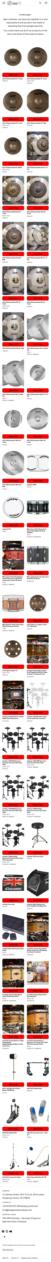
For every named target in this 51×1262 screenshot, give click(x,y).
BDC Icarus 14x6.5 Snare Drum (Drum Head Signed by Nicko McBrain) (36, 530)
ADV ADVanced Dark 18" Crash (12, 123)
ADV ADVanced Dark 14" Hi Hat (12, 79)
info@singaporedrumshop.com (17, 1210)
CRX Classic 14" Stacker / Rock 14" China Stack (37, 625)
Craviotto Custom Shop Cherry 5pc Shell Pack (37, 995)
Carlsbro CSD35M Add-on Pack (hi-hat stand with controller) (37, 717)
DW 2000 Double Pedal (34, 1088)
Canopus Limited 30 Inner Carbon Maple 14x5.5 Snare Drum (13, 717)
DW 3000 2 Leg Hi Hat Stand (11, 1177)
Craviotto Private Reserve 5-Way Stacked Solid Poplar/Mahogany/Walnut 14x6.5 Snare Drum (13, 1043)
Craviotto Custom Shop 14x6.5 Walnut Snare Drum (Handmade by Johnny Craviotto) (37, 950)
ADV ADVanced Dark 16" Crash (37, 79)
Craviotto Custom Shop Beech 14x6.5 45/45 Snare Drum (12, 995)
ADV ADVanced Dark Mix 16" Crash (11, 303)
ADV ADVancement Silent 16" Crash (11, 441)
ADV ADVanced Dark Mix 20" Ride (13, 348)
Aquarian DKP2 (31, 485)
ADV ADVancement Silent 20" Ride (12, 485)
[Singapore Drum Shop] (14, 3)
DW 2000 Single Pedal (9, 1133)
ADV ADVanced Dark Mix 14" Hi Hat (37, 258)
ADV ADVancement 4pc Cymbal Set (37, 349)
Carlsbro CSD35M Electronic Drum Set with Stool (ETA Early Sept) (12, 762)
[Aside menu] (4, 3)
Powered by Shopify (28, 1245)
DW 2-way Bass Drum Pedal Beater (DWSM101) (11, 1089)
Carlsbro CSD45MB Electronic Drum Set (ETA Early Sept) (36, 761)
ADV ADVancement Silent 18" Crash (36, 441)
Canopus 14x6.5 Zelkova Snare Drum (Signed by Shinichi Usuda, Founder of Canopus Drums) (37, 672)
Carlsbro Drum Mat (8, 904)
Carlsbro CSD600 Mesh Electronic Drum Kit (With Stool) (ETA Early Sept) (12, 858)
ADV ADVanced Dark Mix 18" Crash (36, 303)
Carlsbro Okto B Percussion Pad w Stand (13, 949)
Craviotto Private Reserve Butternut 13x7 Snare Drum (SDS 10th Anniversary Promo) (37, 1042)
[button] (40, 3)
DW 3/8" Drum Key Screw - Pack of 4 (37, 1133)
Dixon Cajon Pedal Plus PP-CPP (36, 1177)
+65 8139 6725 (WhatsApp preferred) (20, 1206)
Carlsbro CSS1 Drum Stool (35, 856)
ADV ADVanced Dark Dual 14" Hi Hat (37, 168)
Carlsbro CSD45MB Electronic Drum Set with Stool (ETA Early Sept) (12, 810)
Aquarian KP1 (6, 529)
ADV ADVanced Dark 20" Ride (36, 123)
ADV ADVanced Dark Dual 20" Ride (11, 258)
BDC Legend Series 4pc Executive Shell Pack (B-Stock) (38, 577)
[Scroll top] (48, 1259)
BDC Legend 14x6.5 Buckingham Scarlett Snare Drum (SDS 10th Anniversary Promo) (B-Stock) (12, 578)
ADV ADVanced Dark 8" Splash (12, 167)
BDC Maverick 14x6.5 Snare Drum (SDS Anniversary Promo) (12, 625)
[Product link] (13, 63)
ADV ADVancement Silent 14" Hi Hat (37, 395)
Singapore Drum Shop (15, 1245)
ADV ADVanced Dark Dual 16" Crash (11, 212)
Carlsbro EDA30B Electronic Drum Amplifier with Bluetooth (36, 905)
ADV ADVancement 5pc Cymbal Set (12, 395)
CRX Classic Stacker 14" (10, 670)
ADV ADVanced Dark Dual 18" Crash (36, 212)
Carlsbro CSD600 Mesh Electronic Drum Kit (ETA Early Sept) (36, 810)
